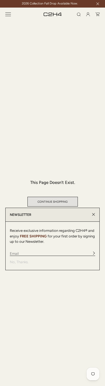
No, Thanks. (19, 262)
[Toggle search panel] (79, 14)
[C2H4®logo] (52, 14)
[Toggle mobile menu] (8, 14)
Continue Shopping (53, 202)
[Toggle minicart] (97, 14)
